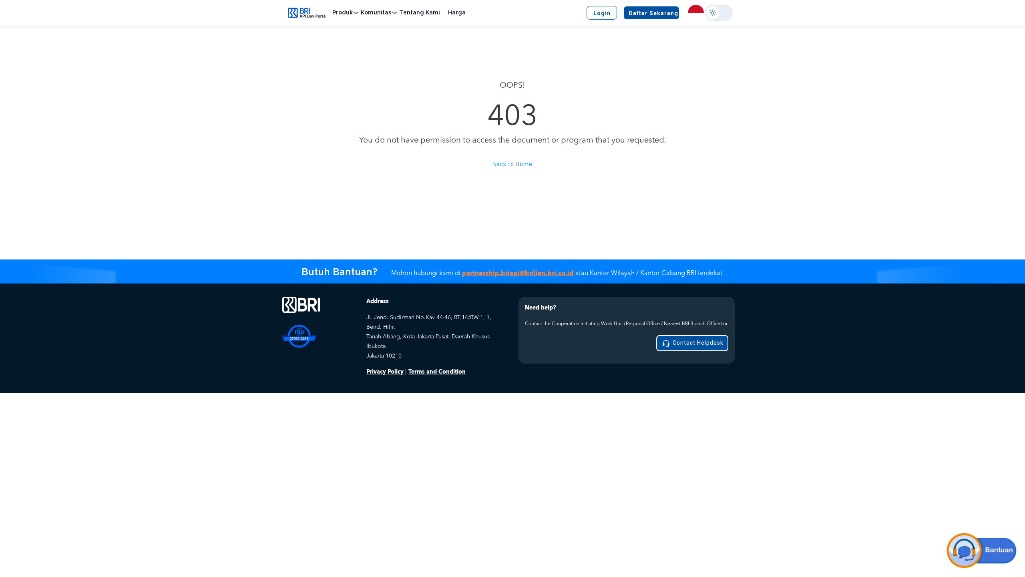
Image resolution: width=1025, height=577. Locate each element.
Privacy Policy (385, 372)
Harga (457, 13)
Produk (342, 13)
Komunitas (376, 13)
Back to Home (512, 164)
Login (602, 13)
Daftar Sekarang (653, 13)
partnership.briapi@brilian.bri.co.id (518, 273)
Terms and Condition (437, 372)
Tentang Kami (419, 13)
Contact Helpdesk (697, 343)
